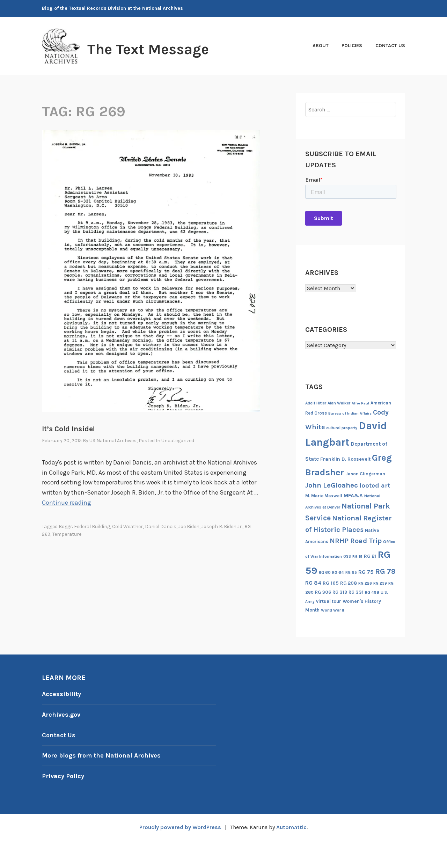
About (321, 46)
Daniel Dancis (160, 526)
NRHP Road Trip (356, 541)
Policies (352, 46)
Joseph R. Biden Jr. (221, 526)
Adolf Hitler (315, 403)
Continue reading (66, 502)
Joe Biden (188, 526)
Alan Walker (339, 403)
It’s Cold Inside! (68, 429)
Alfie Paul (360, 403)
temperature (66, 534)
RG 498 (372, 592)
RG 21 (370, 556)
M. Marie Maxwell (323, 495)
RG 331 (356, 592)
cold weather (127, 526)
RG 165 (331, 583)
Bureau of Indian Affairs (350, 413)
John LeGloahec (331, 485)
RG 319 (339, 592)
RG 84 (313, 583)
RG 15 (357, 556)
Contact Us (390, 46)
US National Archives (113, 441)
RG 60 (325, 572)
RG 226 (365, 583)
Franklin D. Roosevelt (345, 459)
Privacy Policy (63, 776)
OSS (347, 556)
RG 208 (348, 583)
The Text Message (148, 49)
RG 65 (351, 572)
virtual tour (328, 601)
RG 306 (323, 592)
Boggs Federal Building (84, 526)
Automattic (291, 827)
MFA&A (353, 495)
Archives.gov (61, 714)
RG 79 (385, 571)
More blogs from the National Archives (101, 755)
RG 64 (338, 572)
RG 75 (366, 572)
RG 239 (380, 583)
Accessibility (61, 694)
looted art (374, 485)
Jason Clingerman (365, 473)
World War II (332, 610)
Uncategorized (177, 441)
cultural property (341, 427)
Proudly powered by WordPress (180, 827)
